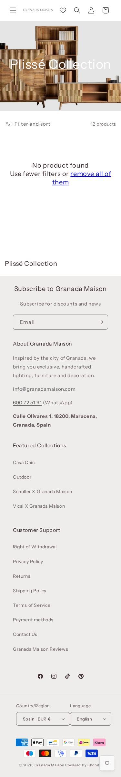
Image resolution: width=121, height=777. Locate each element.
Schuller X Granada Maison (42, 491)
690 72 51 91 (27, 402)
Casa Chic (24, 462)
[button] (13, 10)
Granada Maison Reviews (40, 649)
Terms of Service (32, 605)
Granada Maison (50, 765)
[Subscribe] (101, 322)
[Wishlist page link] (63, 10)
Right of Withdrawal (34, 547)
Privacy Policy (28, 562)
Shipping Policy (29, 591)
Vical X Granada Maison (39, 506)
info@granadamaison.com (44, 389)
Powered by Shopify (83, 765)
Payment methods (33, 620)
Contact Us (25, 634)
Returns (21, 576)
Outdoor (22, 477)
